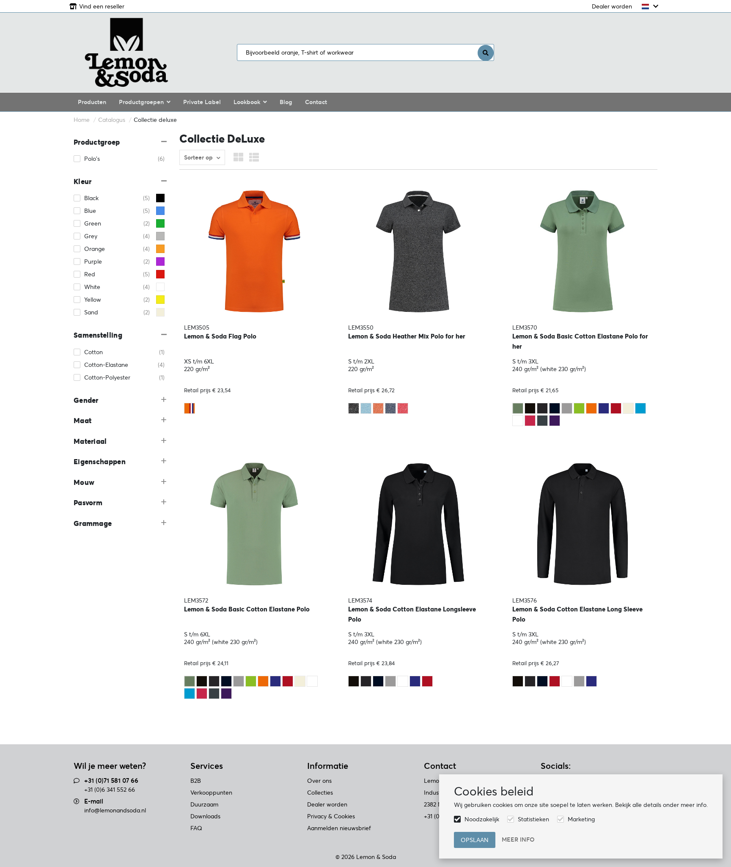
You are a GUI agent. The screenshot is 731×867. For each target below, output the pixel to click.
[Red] (615, 408)
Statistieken (533, 819)
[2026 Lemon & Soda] (126, 52)
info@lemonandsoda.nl (115, 810)
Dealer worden (612, 6)
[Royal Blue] (603, 408)
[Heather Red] (402, 408)
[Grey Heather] (566, 408)
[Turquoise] (640, 408)
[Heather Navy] (390, 408)
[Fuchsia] (530, 420)
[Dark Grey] (542, 408)
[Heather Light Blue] (365, 408)
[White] (517, 420)
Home (82, 120)
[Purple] (554, 420)
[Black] (530, 408)
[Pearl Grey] (542, 420)
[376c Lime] (579, 408)
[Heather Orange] (378, 408)
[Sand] (628, 408)
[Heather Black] (353, 408)
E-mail (93, 801)
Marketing (581, 819)
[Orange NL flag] (189, 408)
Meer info (518, 839)
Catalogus (111, 120)
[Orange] (591, 408)
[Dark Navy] (554, 408)
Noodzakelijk (481, 819)
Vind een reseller (101, 6)
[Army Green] (517, 408)
